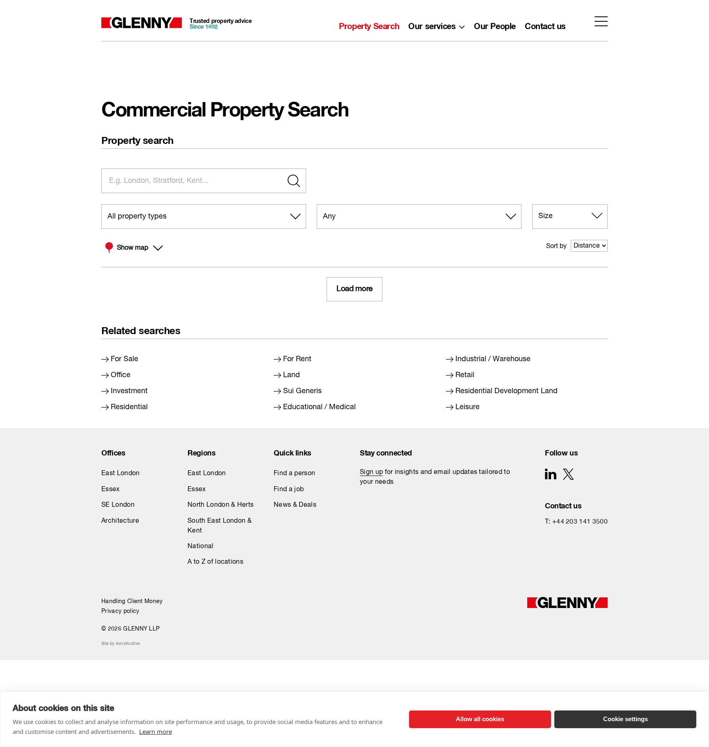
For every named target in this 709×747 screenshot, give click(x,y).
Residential (129, 407)
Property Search (369, 24)
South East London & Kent (220, 526)
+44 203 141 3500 (580, 522)
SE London (118, 505)
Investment (129, 391)
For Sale (124, 359)
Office (120, 375)
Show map (132, 248)
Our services (431, 24)
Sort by (556, 246)
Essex (110, 489)
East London (120, 473)
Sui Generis (302, 391)
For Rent (297, 359)
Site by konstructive (120, 644)
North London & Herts (221, 505)
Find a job (289, 489)
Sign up (371, 472)
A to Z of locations (215, 562)
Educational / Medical (319, 407)
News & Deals (295, 505)
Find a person (294, 473)
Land (291, 375)
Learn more (155, 731)
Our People (495, 24)
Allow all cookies (480, 718)
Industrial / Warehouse (493, 359)
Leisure (467, 407)
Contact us (545, 24)
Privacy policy (120, 611)
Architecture (120, 521)
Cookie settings (625, 718)
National (201, 546)
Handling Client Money (132, 601)
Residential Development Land (506, 391)
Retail (464, 375)
